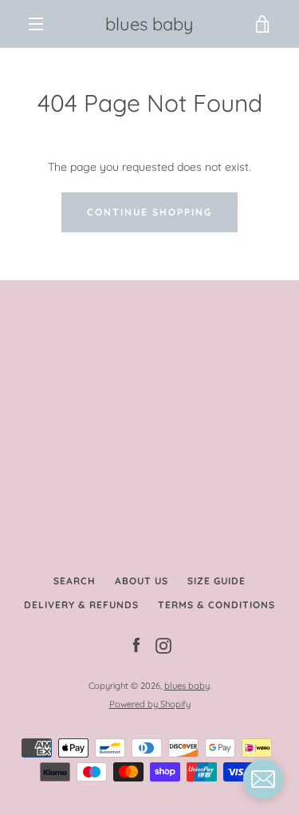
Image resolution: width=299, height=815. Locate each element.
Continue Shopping (149, 212)
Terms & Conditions (216, 605)
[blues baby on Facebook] (136, 645)
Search (74, 581)
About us (141, 581)
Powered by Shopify (150, 704)
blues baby (149, 24)
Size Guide (216, 581)
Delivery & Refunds (81, 605)
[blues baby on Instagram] (163, 645)
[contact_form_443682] (263, 779)
